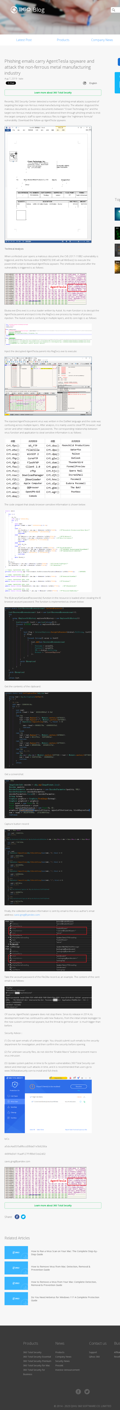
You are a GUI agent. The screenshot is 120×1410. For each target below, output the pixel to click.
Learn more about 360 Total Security (53, 92)
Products (63, 40)
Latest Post (24, 40)
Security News (62, 1361)
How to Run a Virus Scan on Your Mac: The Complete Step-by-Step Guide (64, 1253)
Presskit (59, 1365)
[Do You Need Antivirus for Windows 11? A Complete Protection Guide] (16, 1298)
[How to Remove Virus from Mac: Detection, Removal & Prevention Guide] (16, 1267)
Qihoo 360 (94, 1356)
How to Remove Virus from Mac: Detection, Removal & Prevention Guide (60, 1268)
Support (93, 1352)
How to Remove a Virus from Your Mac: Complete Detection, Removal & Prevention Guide (64, 1283)
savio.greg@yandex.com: (27, 914)
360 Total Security (32, 1352)
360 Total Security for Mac (36, 1365)
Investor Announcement (67, 1369)
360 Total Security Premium (37, 1361)
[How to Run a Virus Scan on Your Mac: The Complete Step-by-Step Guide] (16, 1252)
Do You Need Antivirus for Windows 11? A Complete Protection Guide (65, 1299)
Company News (63, 1356)
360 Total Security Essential (37, 1356)
